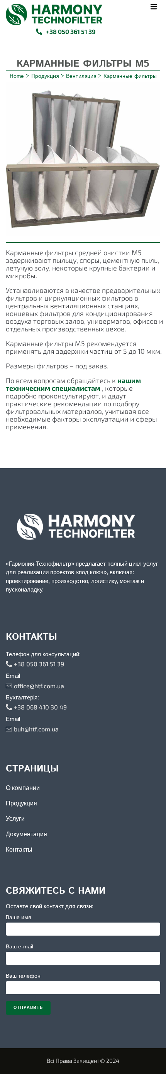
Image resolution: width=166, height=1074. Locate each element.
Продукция (45, 76)
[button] (153, 6)
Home (17, 76)
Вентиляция (81, 76)
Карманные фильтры (130, 76)
